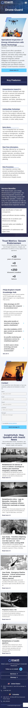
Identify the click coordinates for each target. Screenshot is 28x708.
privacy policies (13, 423)
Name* (3, 391)
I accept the (10, 423)
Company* (3, 407)
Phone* (3, 402)
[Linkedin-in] (20, 669)
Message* (3, 412)
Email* (2, 396)
